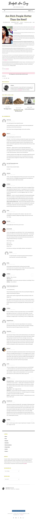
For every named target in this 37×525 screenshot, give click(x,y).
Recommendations (8, 444)
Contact (6, 451)
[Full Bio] (25, 463)
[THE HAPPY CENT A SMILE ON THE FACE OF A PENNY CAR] (27, 495)
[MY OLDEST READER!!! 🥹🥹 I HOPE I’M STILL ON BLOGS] (10, 495)
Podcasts (6, 440)
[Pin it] (7, 78)
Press (6, 438)
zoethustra (7, 68)
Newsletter (7, 442)
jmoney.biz (20, 89)
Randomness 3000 (15, 22)
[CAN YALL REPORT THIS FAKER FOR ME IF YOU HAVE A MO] (27, 504)
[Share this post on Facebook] (3, 78)
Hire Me (6, 449)
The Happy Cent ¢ (7, 108)
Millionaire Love (6, 22)
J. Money (8, 184)
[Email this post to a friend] (9, 78)
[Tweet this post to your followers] (5, 78)
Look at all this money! (29, 109)
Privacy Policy (7, 447)
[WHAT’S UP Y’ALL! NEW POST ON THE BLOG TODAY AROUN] (10, 504)
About (6, 436)
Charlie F (8, 348)
